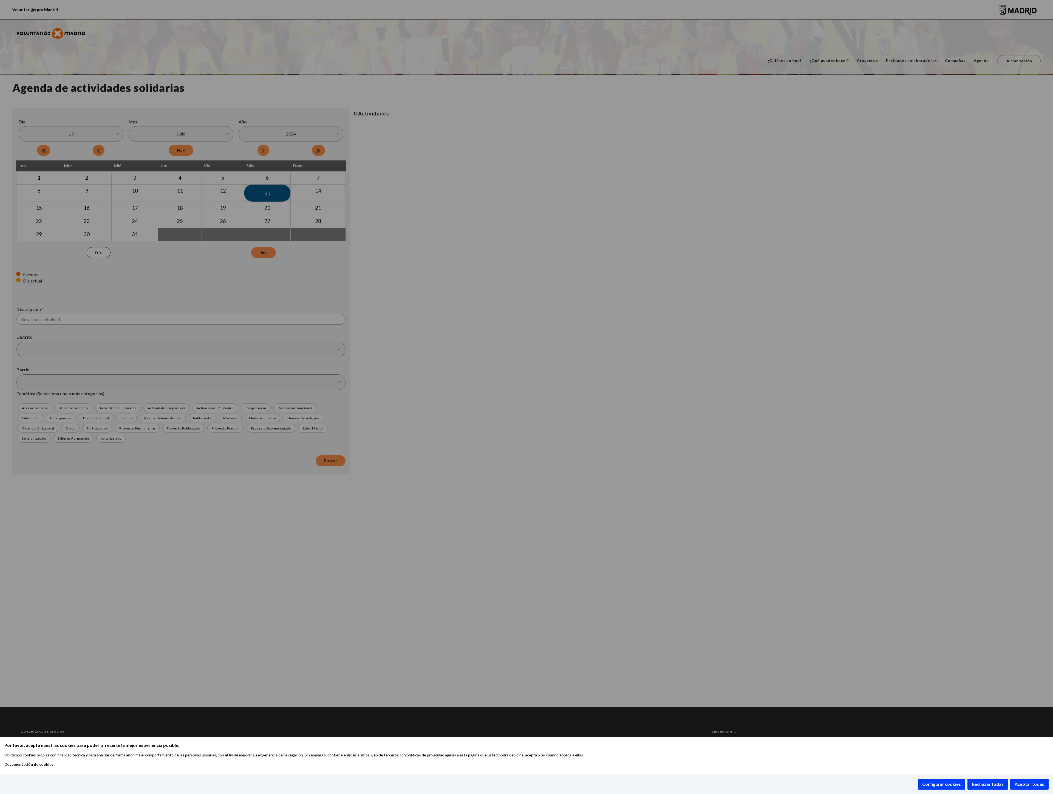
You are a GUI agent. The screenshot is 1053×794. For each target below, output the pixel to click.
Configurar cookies (941, 784)
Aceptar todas (1029, 784)
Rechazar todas (988, 784)
